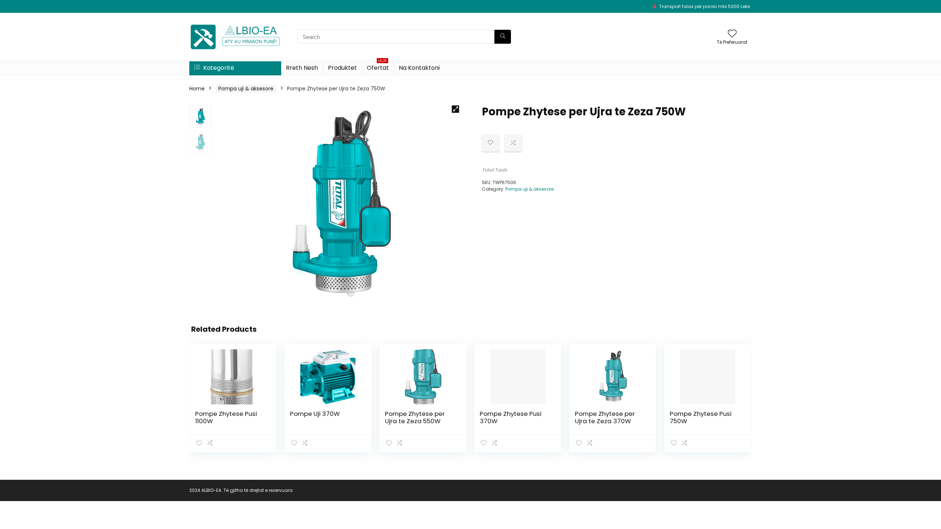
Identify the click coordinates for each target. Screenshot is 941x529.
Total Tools (494, 169)
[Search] (502, 37)
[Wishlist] (732, 34)
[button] (455, 109)
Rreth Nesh (302, 68)
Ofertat (378, 66)
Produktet (342, 68)
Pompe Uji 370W (315, 413)
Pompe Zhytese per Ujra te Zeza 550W (415, 417)
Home (197, 88)
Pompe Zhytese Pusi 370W (510, 417)
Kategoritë (218, 68)
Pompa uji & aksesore (245, 88)
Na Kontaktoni (419, 68)
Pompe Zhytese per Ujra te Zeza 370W (605, 417)
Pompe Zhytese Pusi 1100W (226, 417)
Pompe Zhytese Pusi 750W (700, 417)
